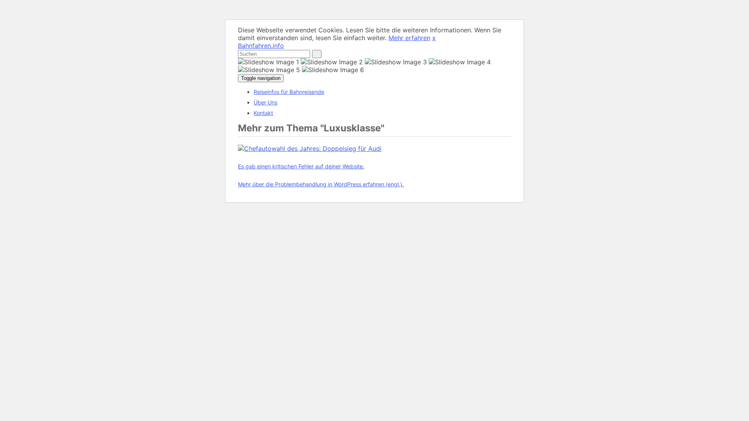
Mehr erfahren (409, 38)
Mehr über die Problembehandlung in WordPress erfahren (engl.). (321, 184)
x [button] (434, 38)
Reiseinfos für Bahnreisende (289, 91)
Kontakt (263, 113)
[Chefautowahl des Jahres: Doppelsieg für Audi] (310, 148)
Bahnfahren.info (261, 46)
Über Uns (265, 102)
